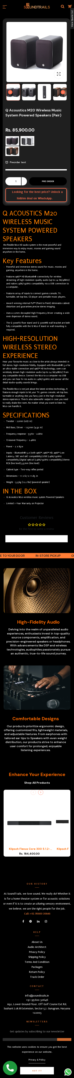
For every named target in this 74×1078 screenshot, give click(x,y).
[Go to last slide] (10, 92)
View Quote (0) (72, 18)
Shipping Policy (37, 957)
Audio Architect (37, 947)
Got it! (37, 1070)
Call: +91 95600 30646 (37, 913)
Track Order (37, 977)
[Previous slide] (33, 792)
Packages (37, 967)
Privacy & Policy (37, 1059)
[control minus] (8, 181)
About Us (37, 942)
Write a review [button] (36, 538)
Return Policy (37, 972)
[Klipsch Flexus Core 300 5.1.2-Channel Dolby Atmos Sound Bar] (29, 823)
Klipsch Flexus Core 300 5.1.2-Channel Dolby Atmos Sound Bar (29, 849)
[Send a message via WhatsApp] (68, 1072)
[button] (13, 92)
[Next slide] (63, 92)
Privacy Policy (37, 952)
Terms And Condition (37, 962)
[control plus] (24, 181)
